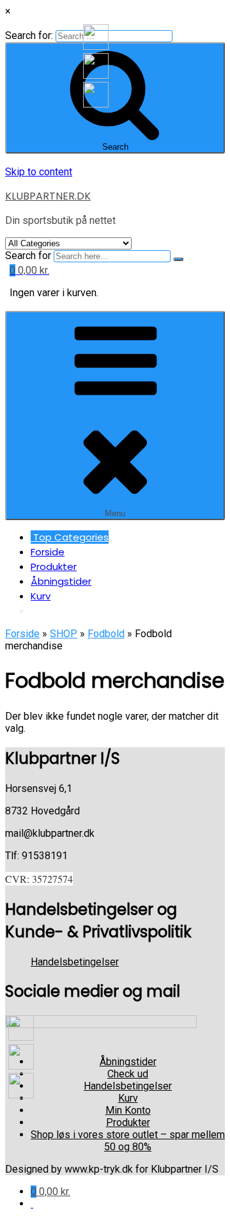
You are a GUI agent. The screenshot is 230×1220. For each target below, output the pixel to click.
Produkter (54, 566)
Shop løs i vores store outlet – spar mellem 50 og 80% (128, 1141)
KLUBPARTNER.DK (48, 196)
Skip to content (38, 172)
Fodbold (106, 634)
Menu (115, 513)
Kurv (40, 596)
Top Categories (70, 537)
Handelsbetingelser (75, 962)
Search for (28, 256)
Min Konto (128, 1110)
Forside (48, 552)
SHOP (63, 634)
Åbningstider (61, 581)
